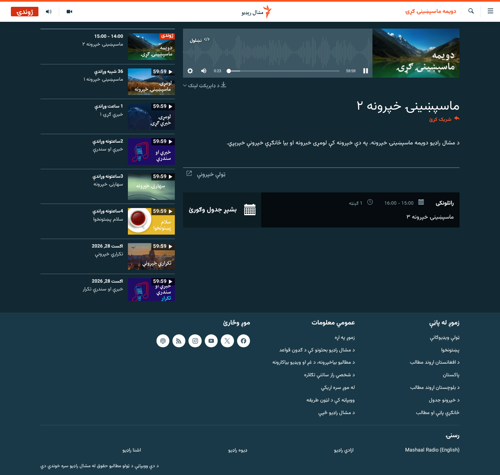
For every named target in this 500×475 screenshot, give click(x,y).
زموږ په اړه (345, 338)
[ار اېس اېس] (178, 340)
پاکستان (451, 375)
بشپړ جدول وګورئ (213, 210)
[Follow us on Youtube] (211, 340)
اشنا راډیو (131, 450)
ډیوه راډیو (237, 450)
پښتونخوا (450, 350)
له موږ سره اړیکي (338, 388)
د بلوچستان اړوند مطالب (435, 388)
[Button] (444, 121)
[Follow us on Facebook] (243, 340)
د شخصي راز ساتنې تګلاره (329, 375)
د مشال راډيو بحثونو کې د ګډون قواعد (317, 350)
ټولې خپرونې (211, 174)
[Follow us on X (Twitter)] (227, 340)
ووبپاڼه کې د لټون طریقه (330, 400)
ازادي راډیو (343, 450)
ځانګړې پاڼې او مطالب (438, 413)
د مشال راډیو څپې (336, 413)
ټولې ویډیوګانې (445, 338)
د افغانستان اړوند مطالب (435, 362)
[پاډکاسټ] (162, 340)
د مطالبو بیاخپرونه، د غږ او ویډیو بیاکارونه (313, 362)
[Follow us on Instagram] (194, 340)
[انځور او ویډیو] (69, 12)
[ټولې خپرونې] (48, 12)
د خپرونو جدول (444, 400)
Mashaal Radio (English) (432, 450)
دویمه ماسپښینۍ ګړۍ (430, 12)
